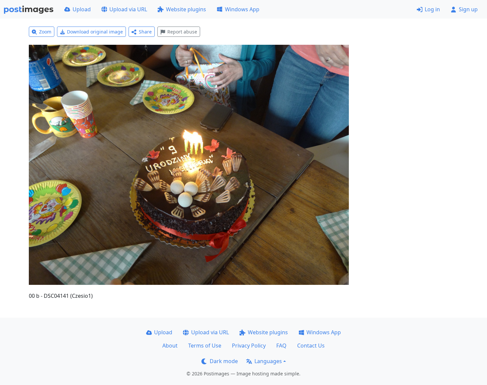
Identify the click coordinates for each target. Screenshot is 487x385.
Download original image (95, 32)
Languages (268, 361)
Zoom (45, 32)
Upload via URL (128, 9)
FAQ (281, 345)
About (170, 345)
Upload (82, 9)
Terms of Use (204, 345)
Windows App (242, 9)
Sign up (468, 9)
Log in (432, 9)
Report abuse (182, 32)
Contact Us (311, 345)
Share (145, 32)
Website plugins (186, 9)
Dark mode (224, 361)
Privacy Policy (249, 345)
